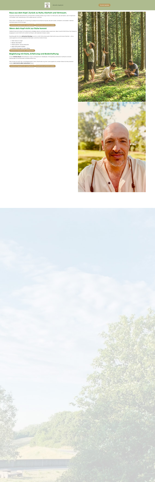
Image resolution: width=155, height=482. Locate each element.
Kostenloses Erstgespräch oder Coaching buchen (22, 25)
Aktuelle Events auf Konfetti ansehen (45, 25)
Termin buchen (104, 5)
